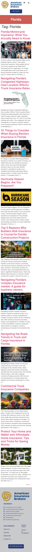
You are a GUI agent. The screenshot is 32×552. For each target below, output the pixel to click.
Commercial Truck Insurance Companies (15, 387)
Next (28, 484)
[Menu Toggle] (24, 2)
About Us (7, 529)
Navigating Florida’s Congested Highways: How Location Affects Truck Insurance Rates (15, 83)
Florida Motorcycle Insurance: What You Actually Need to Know (15, 35)
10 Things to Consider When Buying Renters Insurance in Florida (15, 134)
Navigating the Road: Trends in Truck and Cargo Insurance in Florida (14, 338)
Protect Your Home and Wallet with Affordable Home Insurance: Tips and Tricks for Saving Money (16, 438)
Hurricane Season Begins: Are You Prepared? (12, 182)
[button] (28, 3)
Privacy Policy (24, 526)
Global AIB (7, 536)
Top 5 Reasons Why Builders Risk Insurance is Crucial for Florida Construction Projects (16, 232)
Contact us (7, 539)
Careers (6, 532)
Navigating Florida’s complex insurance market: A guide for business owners (13, 284)
